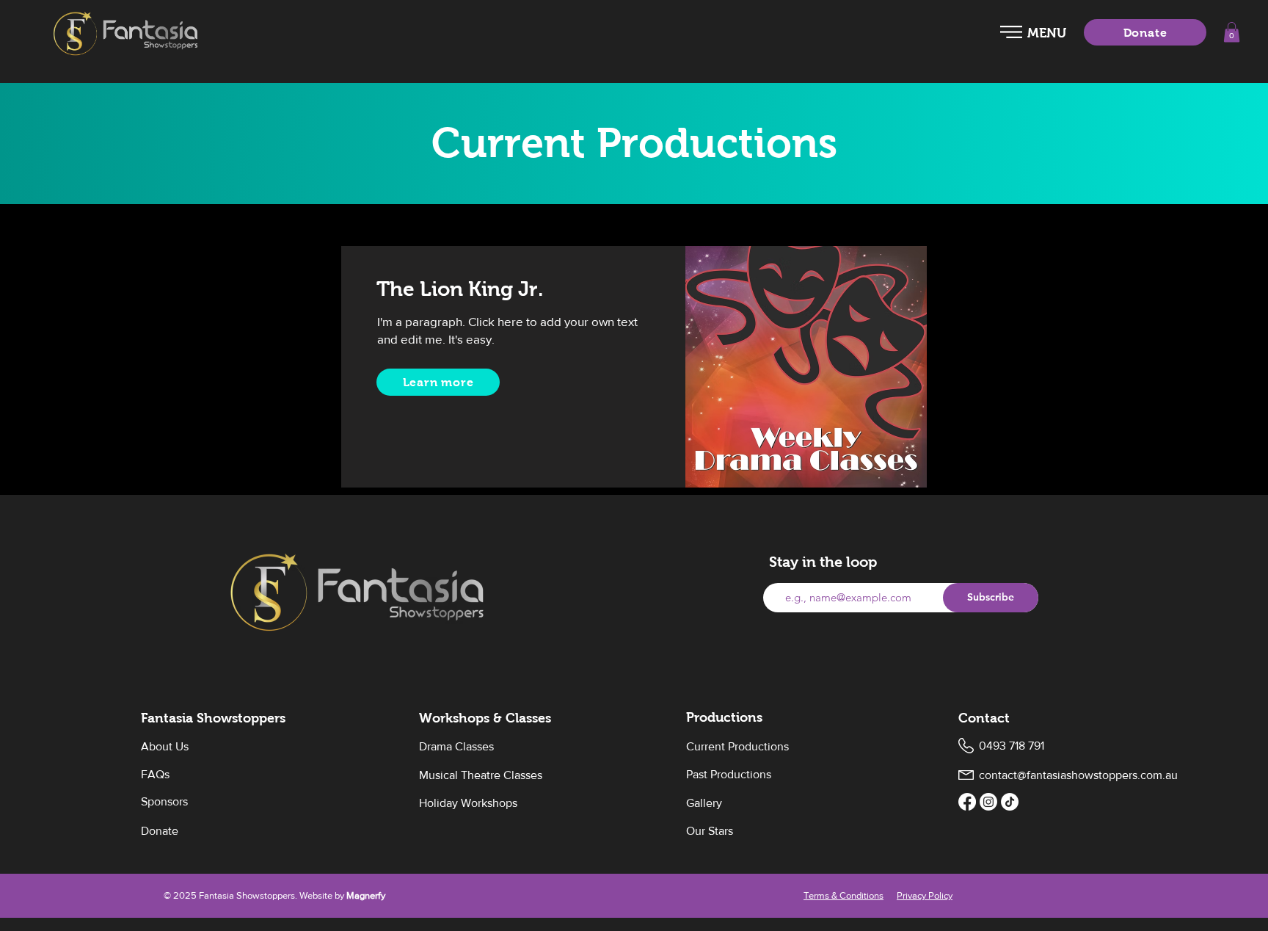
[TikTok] (1010, 802)
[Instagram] (988, 802)
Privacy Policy (924, 895)
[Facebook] (967, 802)
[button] (1011, 32)
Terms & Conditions (843, 895)
